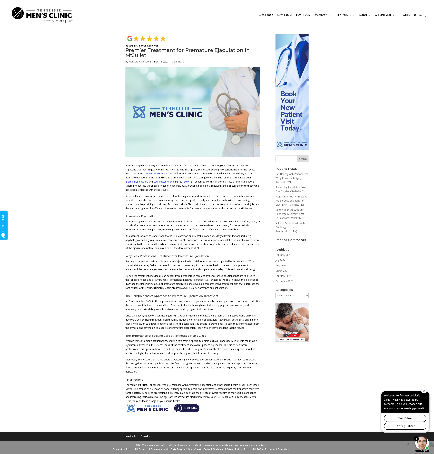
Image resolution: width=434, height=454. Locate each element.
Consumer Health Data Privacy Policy (171, 449)
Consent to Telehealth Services (130, 449)
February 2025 (283, 255)
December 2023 (284, 281)
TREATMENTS (343, 15)
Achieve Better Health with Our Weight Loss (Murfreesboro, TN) (290, 227)
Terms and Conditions (277, 449)
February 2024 (283, 275)
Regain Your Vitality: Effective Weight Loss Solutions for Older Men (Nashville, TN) (291, 200)
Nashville (130, 436)
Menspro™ (321, 15)
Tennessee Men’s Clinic (157, 173)
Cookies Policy (202, 449)
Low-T (187, 181)
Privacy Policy (234, 449)
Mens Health (178, 61)
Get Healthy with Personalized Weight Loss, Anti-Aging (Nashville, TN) (291, 178)
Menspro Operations (140, 61)
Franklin (145, 436)
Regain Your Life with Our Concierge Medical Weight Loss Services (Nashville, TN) (291, 214)
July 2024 (280, 260)
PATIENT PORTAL (412, 15)
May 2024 (280, 265)
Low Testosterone (163, 181)
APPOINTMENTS (384, 15)
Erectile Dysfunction (136, 181)
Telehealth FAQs (253, 449)
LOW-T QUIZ (266, 15)
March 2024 (282, 270)
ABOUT (363, 15)
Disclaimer (218, 449)
